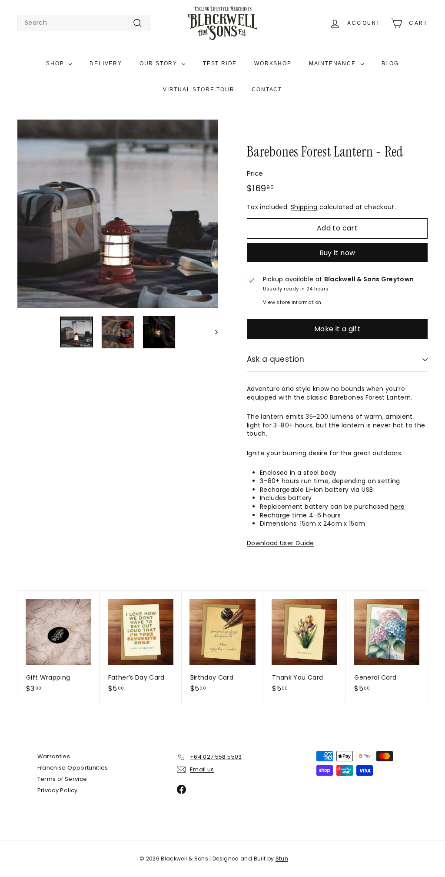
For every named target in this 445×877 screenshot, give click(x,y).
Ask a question (275, 359)
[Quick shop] (96, 597)
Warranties (53, 756)
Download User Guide (280, 543)
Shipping (304, 207)
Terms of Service (62, 779)
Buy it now (337, 253)
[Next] (212, 332)
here (397, 506)
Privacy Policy (57, 790)
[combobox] (83, 23)
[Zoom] (117, 214)
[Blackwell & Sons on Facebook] (181, 789)
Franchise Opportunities (72, 768)
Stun (282, 858)
